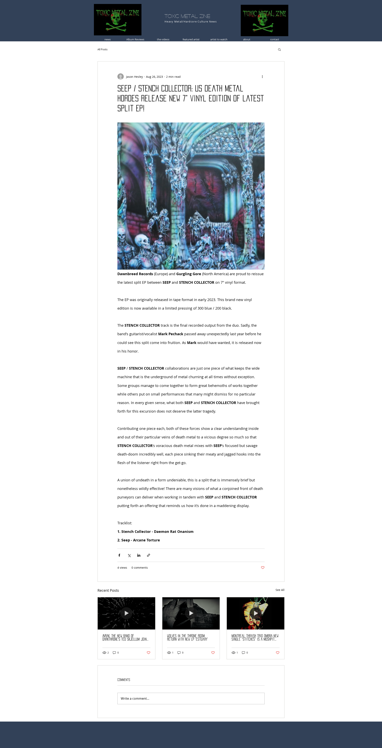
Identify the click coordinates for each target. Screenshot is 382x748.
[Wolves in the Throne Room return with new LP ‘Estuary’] (191, 613)
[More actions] (262, 76)
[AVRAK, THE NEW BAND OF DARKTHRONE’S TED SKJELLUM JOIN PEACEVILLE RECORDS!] (126, 613)
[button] (279, 49)
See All (280, 590)
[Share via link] (148, 555)
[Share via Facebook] (119, 555)
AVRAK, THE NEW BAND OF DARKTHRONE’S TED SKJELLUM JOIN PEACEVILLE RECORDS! (124, 637)
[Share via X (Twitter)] (129, 555)
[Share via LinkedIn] (139, 555)
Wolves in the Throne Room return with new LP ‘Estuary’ (187, 637)
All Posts (102, 49)
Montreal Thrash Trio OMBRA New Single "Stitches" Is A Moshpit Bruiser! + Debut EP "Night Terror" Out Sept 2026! (255, 637)
